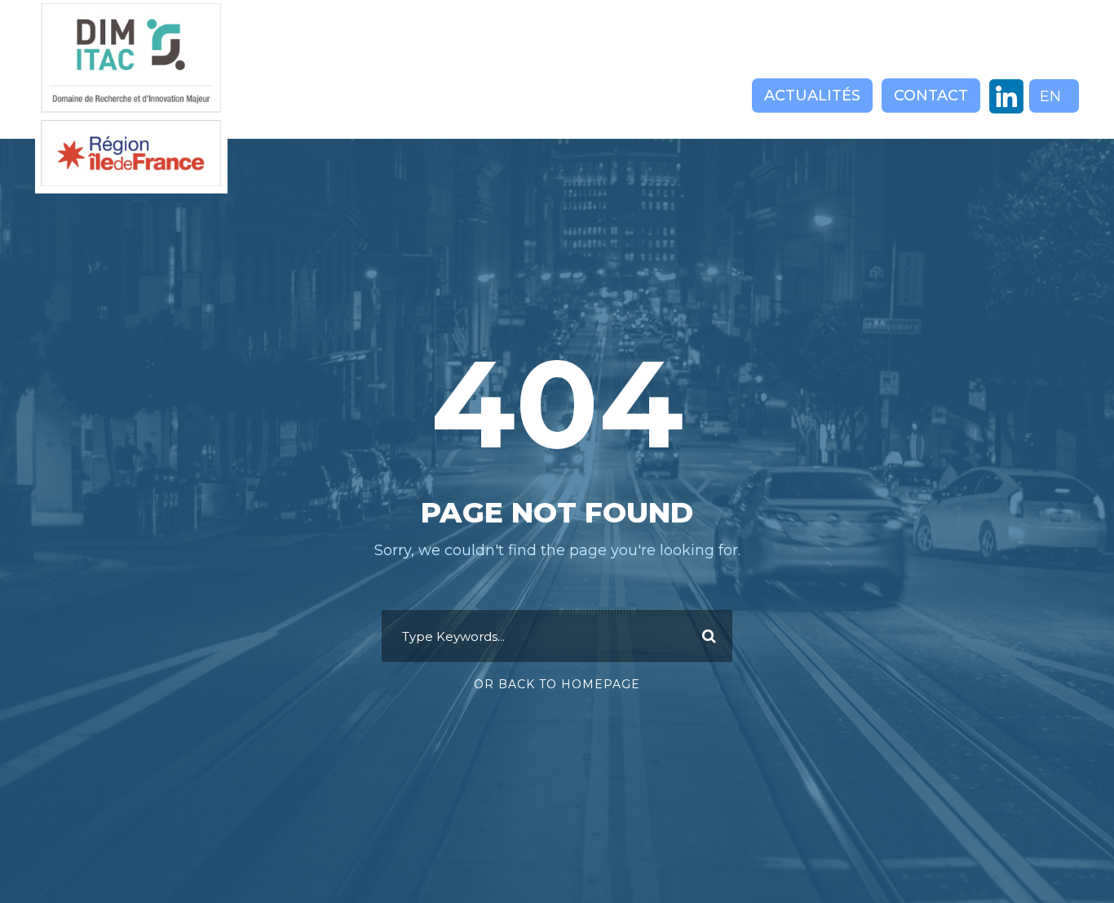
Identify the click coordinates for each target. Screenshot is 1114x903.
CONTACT (931, 96)
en (1050, 96)
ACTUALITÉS (812, 96)
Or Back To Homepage (557, 684)
